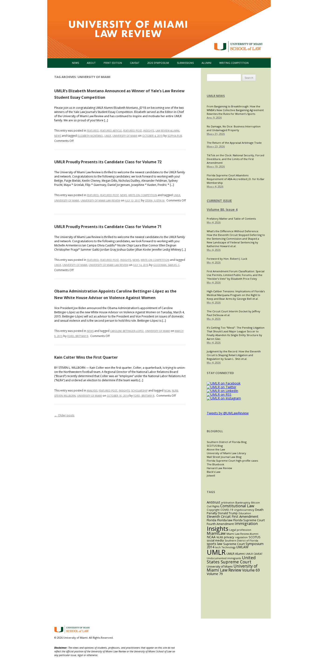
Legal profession (240, 529)
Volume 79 (215, 574)
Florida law (224, 520)
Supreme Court (234, 544)
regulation (241, 537)
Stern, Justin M (154, 200)
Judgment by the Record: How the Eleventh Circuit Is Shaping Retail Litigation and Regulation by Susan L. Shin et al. (234, 355)
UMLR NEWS (216, 96)
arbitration (227, 502)
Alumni (206, 63)
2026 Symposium (158, 63)
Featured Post (132, 130)
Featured (93, 130)
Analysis (92, 390)
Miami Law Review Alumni (242, 533)
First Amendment (245, 516)
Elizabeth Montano (90, 135)
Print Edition (113, 63)
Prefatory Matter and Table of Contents (231, 218)
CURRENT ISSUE (219, 200)
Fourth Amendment (220, 524)
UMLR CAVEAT (254, 553)
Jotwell (211, 475)
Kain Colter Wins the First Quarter (86, 357)
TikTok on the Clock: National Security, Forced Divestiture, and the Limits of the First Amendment (235, 158)
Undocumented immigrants (224, 558)
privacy (229, 537)
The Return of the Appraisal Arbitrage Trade (234, 142)
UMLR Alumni (236, 554)
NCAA (167, 390)
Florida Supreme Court (249, 520)
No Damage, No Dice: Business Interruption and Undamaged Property (233, 128)
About (91, 63)
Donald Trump (228, 513)
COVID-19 (226, 509)
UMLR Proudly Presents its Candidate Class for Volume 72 (108, 161)
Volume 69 (251, 570)
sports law (214, 543)
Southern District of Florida (241, 540)
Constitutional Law (237, 505)
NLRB (175, 390)
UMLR (107, 135)
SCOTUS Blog (215, 445)
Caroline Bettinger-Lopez (127, 331)
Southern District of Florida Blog (227, 442)
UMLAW (242, 547)
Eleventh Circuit (219, 516)
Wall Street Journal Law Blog (224, 457)
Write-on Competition (142, 195)
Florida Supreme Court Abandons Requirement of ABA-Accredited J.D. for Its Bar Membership (235, 179)
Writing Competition (234, 63)
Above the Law (216, 449)
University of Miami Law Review (100, 200)
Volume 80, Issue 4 (222, 209)
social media (215, 540)
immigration (246, 523)
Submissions (185, 63)
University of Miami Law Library (226, 453)
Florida (211, 520)
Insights (148, 130)
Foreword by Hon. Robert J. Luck (227, 258)
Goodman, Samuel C (166, 265)
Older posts (64, 415)
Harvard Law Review (219, 468)
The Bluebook (215, 464)
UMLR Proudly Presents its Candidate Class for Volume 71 (108, 226)
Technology (228, 547)
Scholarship (139, 390)
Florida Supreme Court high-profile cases (232, 460)
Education (245, 513)
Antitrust (213, 502)
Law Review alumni (167, 130)
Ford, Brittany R (77, 336)
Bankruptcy (242, 502)
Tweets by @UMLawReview (228, 413)
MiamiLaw (216, 533)
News (75, 63)
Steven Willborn (65, 395)
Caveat (134, 63)
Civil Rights (213, 506)
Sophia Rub (174, 135)
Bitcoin (255, 502)
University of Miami (124, 135)
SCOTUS (254, 537)
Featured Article (111, 130)
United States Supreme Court (231, 560)
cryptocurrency (244, 509)
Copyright (213, 509)
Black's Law (213, 471)
